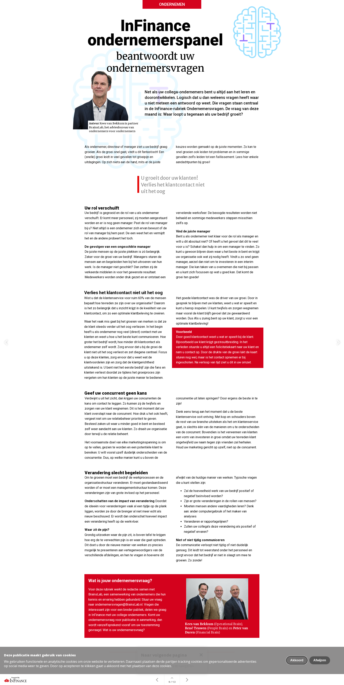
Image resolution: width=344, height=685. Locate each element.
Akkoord (296, 660)
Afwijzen (319, 660)
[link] (172, 154)
